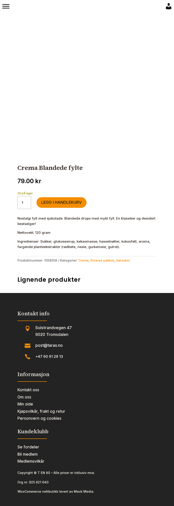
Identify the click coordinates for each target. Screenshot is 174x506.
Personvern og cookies (39, 418)
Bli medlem (27, 454)
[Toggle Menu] (6, 6)
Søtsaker (123, 260)
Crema (83, 260)
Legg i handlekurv (61, 202)
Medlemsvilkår (30, 461)
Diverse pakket (102, 260)
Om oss (24, 397)
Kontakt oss (28, 390)
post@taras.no (49, 345)
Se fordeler (28, 447)
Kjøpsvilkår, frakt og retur (41, 411)
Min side (25, 404)
